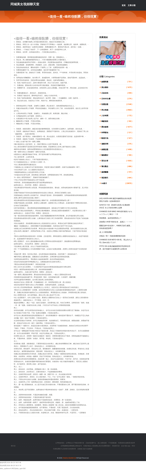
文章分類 (132, 5)
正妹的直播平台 (91, 443)
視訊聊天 (116, 178)
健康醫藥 (116, 172)
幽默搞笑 (116, 121)
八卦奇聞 (116, 116)
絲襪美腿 (116, 82)
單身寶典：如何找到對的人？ (110, 218)
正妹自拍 (116, 93)
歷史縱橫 (116, 127)
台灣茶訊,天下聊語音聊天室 (75, 443)
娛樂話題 (116, 149)
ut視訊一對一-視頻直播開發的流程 (112, 236)
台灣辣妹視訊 (59, 443)
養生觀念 (116, 166)
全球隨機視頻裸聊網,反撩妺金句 (71, 446)
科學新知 (116, 132)
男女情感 (116, 110)
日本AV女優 (116, 99)
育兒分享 (116, 161)
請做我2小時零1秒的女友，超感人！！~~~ (115, 222)
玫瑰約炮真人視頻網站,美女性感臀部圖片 (97, 446)
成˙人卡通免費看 (105, 232)
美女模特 (116, 87)
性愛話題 (116, 104)
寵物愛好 (116, 155)
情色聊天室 (116, 446)
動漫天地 (116, 138)
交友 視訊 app (125, 446)
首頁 (124, 5)
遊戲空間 (116, 144)
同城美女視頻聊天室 (24, 4)
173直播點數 (112, 443)
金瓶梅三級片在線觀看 (84, 449)
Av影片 (116, 183)
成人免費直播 (102, 443)
